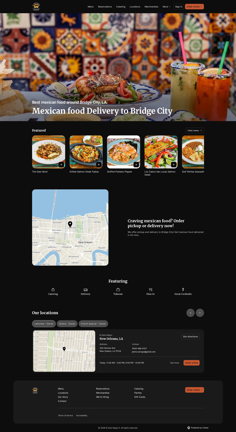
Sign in (178, 6)
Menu (91, 6)
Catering (120, 6)
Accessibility (81, 415)
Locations (135, 6)
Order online (191, 362)
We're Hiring (102, 397)
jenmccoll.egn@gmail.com (143, 352)
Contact (62, 401)
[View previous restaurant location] (190, 313)
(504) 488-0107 (139, 348)
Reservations (105, 6)
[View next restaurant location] (200, 313)
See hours (174, 363)
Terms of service (65, 415)
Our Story (63, 397)
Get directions (190, 336)
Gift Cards (139, 397)
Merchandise (151, 6)
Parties (138, 392)
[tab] (44, 323)
